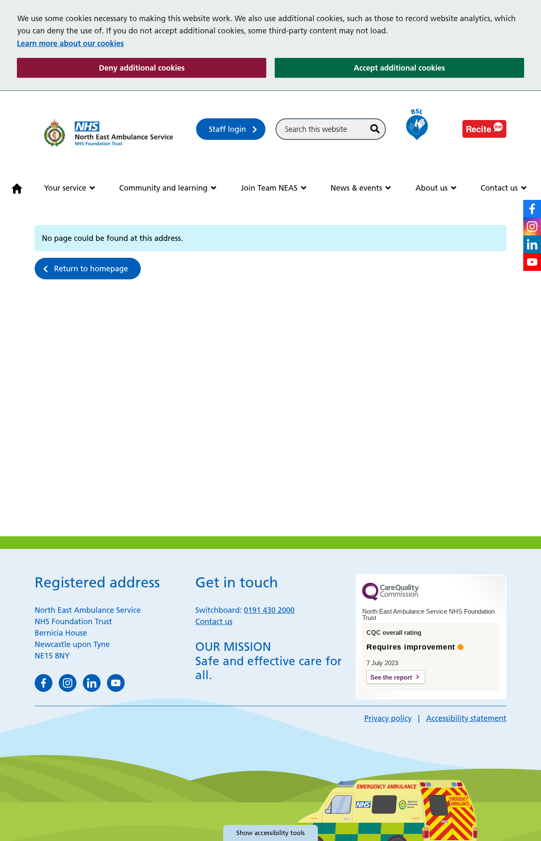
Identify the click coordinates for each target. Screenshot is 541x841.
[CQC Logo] (390, 598)
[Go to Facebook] (532, 209)
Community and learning (163, 188)
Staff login (227, 129)
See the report (391, 677)
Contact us (499, 188)
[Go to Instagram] (532, 226)
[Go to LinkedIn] (532, 244)
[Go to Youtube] (532, 262)
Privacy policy (388, 718)
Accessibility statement (466, 718)
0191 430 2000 (269, 610)
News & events (356, 188)
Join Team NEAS (269, 188)
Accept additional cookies (439, 68)
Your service (65, 188)
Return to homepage (91, 268)
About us (431, 188)
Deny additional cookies (182, 68)
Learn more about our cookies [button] (70, 43)
